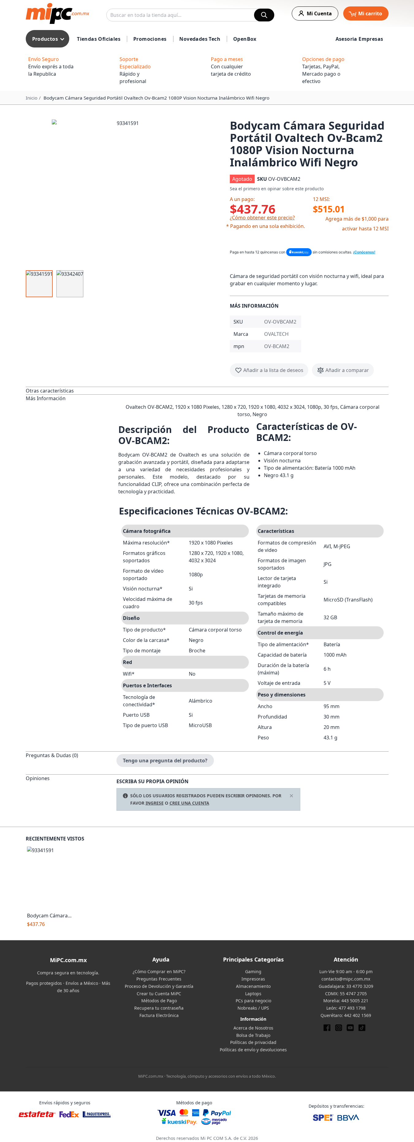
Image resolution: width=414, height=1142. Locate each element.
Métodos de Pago (159, 1001)
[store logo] (57, 13)
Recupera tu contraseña (159, 1008)
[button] (125, 193)
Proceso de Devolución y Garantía (159, 986)
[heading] (71, 390)
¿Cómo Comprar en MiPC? (159, 971)
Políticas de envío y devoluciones (253, 1050)
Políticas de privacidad (253, 1042)
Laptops (253, 993)
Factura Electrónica (159, 1015)
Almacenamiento (253, 986)
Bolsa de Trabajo (253, 1035)
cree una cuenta (189, 803)
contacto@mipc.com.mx (345, 979)
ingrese (155, 803)
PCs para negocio (253, 1001)
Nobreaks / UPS (253, 1008)
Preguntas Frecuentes (158, 979)
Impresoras (253, 979)
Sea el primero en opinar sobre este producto (277, 189)
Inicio (31, 98)
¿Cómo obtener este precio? (262, 217)
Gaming (253, 971)
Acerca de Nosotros (253, 1028)
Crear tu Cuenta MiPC (159, 993)
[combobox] (190, 15)
